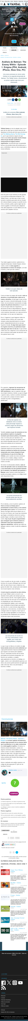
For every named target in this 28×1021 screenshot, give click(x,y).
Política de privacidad (5, 1001)
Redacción (3, 995)
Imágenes (23, 50)
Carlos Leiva (10, 103)
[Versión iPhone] (15, 26)
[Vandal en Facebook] (3, 982)
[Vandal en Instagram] (14, 982)
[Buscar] (23, 4)
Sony (3, 1)
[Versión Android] (12, 26)
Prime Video (7, 1)
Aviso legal (3, 1003)
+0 (14, 844)
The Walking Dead (8, 134)
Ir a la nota (14, 109)
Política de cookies (5, 1005)
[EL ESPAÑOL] (26, 4)
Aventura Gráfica (11, 14)
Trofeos (14, 41)
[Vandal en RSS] (3, 987)
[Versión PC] (14, 22)
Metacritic (16, 1)
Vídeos (5, 52)
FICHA (4, 47)
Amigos (5, 834)
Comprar (22, 23)
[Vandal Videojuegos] (14, 4)
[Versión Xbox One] (15, 19)
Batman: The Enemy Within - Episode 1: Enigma (14, 10)
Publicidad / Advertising (6, 999)
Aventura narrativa (21, 14)
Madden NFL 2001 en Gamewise (7, 1012)
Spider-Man (20, 1)
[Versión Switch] (14, 30)
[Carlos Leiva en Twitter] (10, 773)
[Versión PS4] (12, 19)
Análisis (13, 50)
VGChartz (3, 1009)
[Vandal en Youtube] (20, 982)
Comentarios (5, 830)
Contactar (3, 997)
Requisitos (14, 47)
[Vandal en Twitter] (9, 982)
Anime (11, 1)
